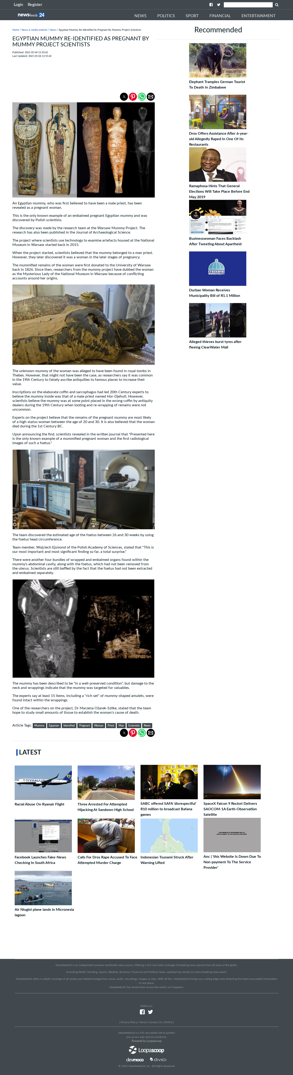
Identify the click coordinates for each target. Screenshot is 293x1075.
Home (15, 30)
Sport (192, 16)
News (140, 16)
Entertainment (258, 16)
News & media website (34, 30)
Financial (220, 16)
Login (18, 5)
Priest (111, 725)
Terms (142, 1022)
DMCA (168, 1022)
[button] (124, 97)
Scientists (134, 725)
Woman (98, 725)
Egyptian (54, 725)
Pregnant (84, 725)
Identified (69, 725)
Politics (166, 16)
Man (121, 725)
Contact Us (155, 1022)
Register (35, 5)
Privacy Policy (129, 1022)
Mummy (39, 725)
